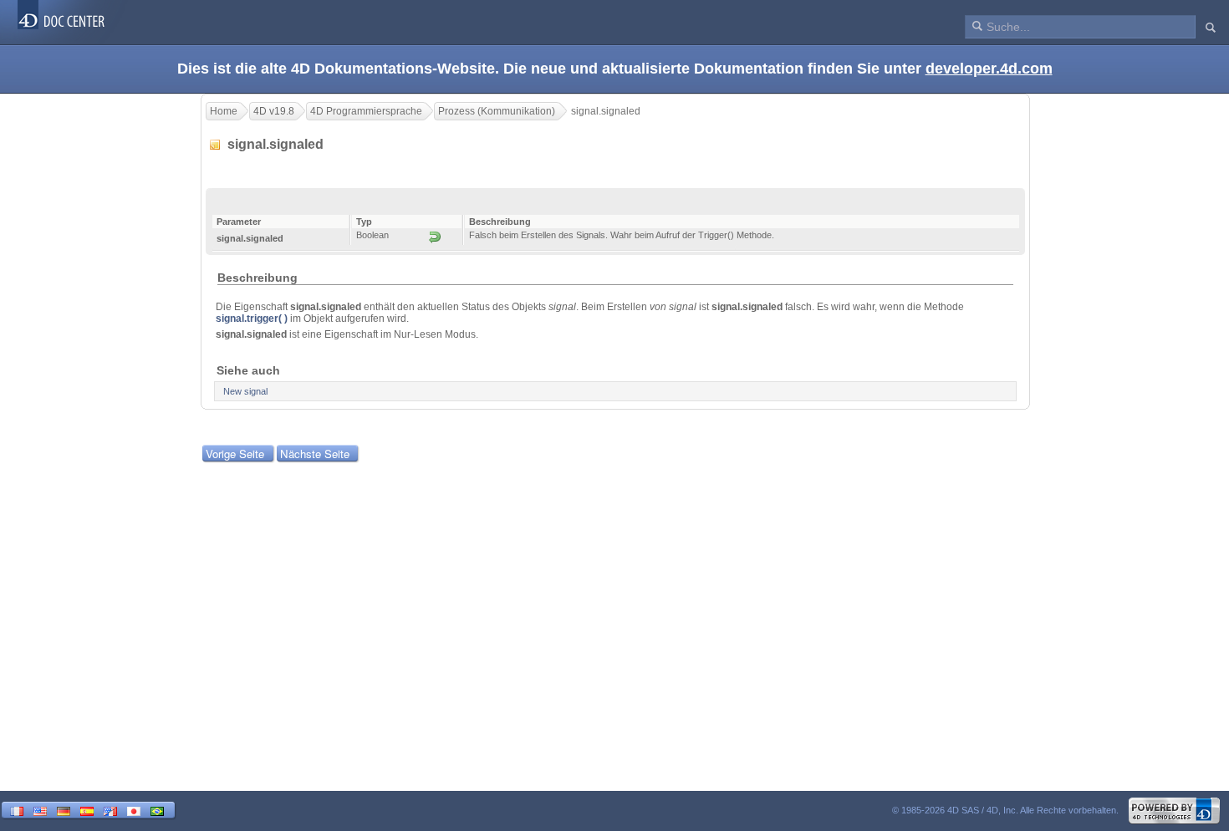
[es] (87, 810)
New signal (245, 391)
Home (223, 111)
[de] (63, 810)
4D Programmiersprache (366, 111)
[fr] (17, 810)
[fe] (110, 810)
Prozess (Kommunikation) (496, 111)
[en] (40, 810)
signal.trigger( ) (252, 318)
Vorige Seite (235, 453)
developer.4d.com (989, 68)
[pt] (157, 810)
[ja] (134, 810)
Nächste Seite (314, 453)
